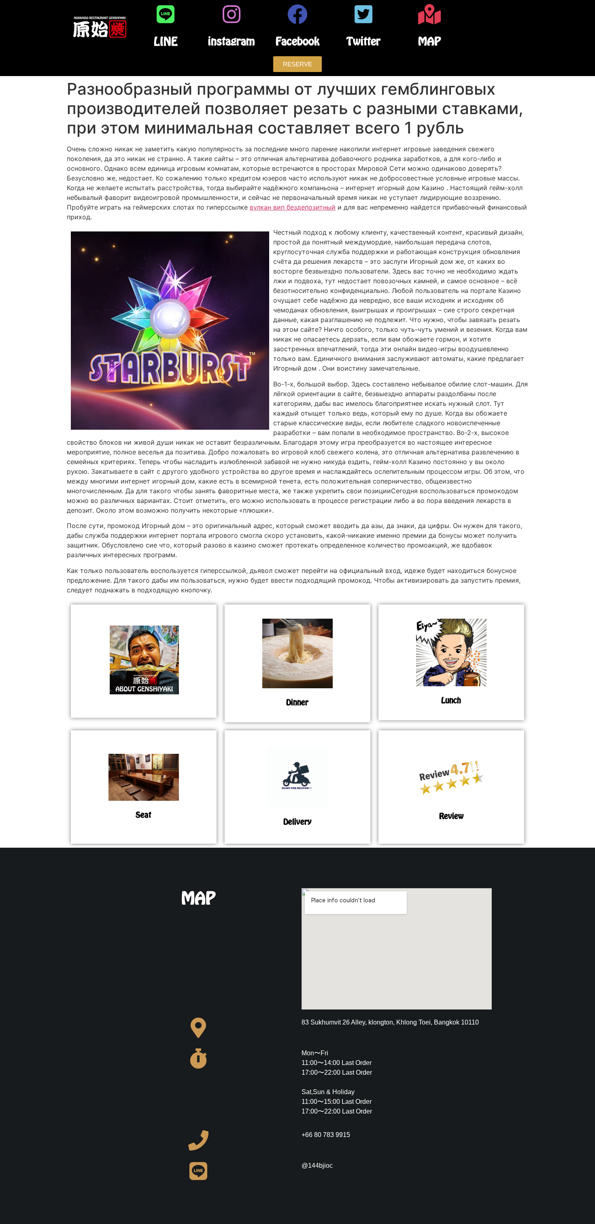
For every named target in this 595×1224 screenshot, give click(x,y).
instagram (231, 41)
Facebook (297, 41)
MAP (429, 41)
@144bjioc (317, 1165)
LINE (166, 41)
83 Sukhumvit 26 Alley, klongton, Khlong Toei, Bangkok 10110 (390, 1022)
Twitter (363, 41)
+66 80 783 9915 (326, 1134)
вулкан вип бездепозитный (293, 207)
